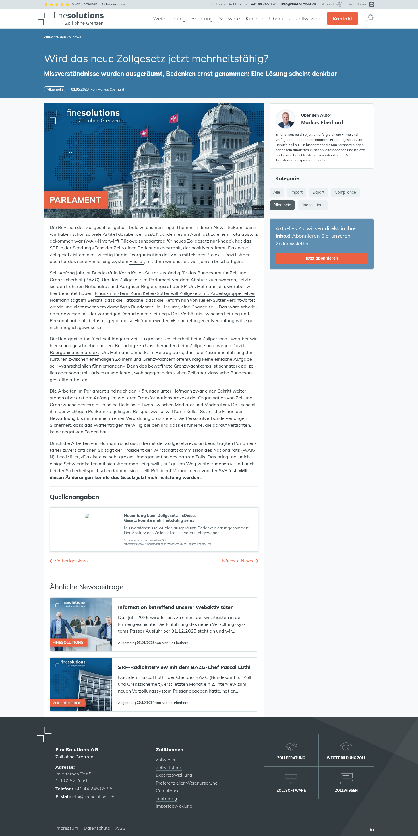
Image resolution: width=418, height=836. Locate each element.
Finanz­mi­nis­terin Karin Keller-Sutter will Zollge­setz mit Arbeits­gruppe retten (175, 293)
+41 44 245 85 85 (93, 788)
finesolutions (312, 204)
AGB (120, 828)
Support (328, 4)
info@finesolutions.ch (93, 796)
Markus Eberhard (111, 89)
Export (318, 192)
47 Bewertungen (114, 4)
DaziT (231, 254)
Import (296, 192)
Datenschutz (97, 828)
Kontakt (342, 18)
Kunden (254, 18)
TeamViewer (358, 4)
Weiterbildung (169, 18)
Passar (136, 261)
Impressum (66, 828)
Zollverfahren (169, 767)
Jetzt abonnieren (321, 258)
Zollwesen (166, 759)
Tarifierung (166, 798)
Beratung (202, 18)
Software (229, 18)
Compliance (345, 192)
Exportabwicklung (174, 775)
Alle (276, 192)
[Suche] (369, 18)
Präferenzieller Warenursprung (187, 783)
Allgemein (282, 204)
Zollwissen (308, 18)
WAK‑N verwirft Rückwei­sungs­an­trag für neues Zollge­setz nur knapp (158, 241)
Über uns (279, 18)
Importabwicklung (174, 806)
